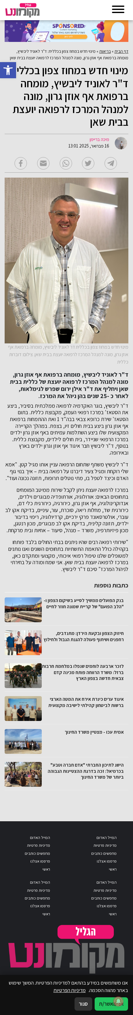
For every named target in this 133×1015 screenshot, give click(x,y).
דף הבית (121, 51)
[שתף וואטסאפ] (66, 163)
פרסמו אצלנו (107, 861)
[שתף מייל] (43, 163)
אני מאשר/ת (111, 1003)
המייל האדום (107, 837)
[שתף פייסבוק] (21, 163)
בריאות (105, 51)
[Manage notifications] (118, 1001)
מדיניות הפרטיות (70, 990)
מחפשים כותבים (104, 853)
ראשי (113, 869)
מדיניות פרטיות (105, 845)
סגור (83, 1003)
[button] (8, 70)
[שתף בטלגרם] (111, 163)
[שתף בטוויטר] (88, 163)
